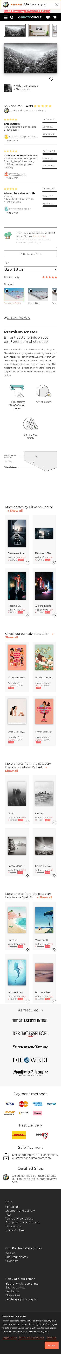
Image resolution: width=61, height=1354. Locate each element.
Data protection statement (22, 1222)
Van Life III (41, 940)
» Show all (15, 511)
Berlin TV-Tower (44, 865)
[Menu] (5, 17)
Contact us (12, 1206)
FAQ (8, 1214)
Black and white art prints (21, 1283)
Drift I (11, 813)
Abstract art (12, 1295)
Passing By (14, 605)
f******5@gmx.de (17, 174)
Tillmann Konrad (23, 89)
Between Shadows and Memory (17, 553)
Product (9, 284)
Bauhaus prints (15, 1287)
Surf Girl (13, 940)
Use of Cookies (14, 1230)
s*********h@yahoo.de (20, 209)
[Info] (6, 291)
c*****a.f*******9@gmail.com (23, 136)
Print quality (11, 277)
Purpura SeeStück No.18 (44, 992)
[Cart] (54, 17)
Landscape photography (21, 1299)
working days (18, 317)
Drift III (39, 813)
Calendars (11, 1260)
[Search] (11, 17)
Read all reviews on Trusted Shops (27, 110)
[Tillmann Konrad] (8, 88)
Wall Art (10, 1253)
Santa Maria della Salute (17, 865)
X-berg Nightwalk (44, 605)
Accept (51, 1345)
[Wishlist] (48, 17)
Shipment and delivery (20, 1210)
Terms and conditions (19, 1218)
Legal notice (13, 1226)
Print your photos (16, 1257)
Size (6, 262)
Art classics (12, 1291)
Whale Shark (15, 992)
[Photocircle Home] (30, 17)
